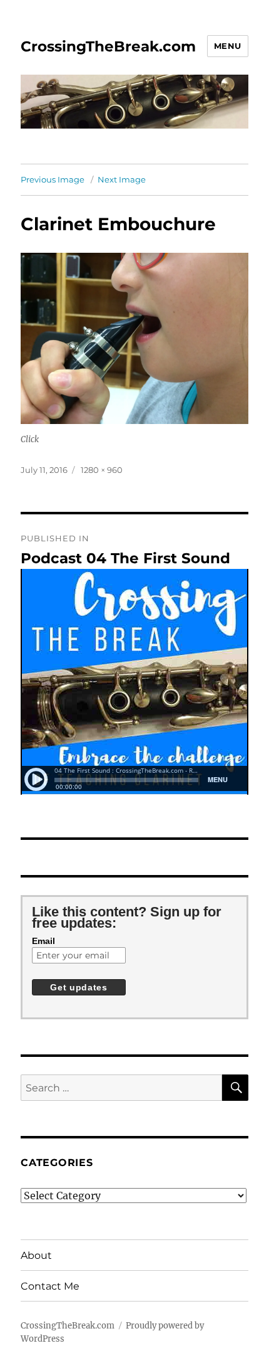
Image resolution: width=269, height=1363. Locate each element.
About (36, 1255)
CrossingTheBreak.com (108, 46)
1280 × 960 (102, 470)
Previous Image (52, 179)
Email (43, 941)
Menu (227, 46)
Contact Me (50, 1286)
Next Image (122, 179)
